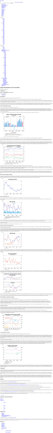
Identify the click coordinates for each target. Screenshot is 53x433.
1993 (5, 75)
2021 (5, 53)
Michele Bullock (5, 78)
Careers (2, 14)
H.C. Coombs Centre (4, 416)
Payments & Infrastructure (5, 5)
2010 (3, 30)
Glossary (3, 426)
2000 (3, 37)
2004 (3, 34)
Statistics (3, 11)
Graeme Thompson (5, 82)
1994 (3, 41)
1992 (3, 42)
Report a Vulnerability (4, 428)
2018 (3, 24)
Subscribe (1, 398)
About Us (3, 8)
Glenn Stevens (4, 57)
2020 (3, 23)
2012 (3, 28)
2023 (5, 52)
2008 (5, 63)
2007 (3, 32)
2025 (3, 19)
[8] (29, 333)
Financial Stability (4, 6)
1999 (3, 38)
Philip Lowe (4, 51)
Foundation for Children (13, 417)
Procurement (3, 425)
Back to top (2, 395)
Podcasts (3, 85)
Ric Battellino (4, 80)
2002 (3, 35)
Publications (3, 10)
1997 (3, 39)
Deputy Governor (4, 49)
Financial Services (4, 7)
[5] (44, 220)
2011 (3, 29)
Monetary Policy (4, 4)
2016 (5, 56)
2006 (5, 64)
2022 (3, 21)
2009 (5, 62)
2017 (3, 25)
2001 (3, 36)
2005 (3, 33)
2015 (3, 26)
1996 (3, 40)
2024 (3, 20)
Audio (2, 94)
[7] (33, 390)
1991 (3, 43)
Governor (3, 46)
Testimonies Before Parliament (5, 84)
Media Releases (3, 9)
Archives (3, 13)
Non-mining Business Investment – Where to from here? (10, 391)
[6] (37, 249)
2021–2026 (3, 18)
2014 (3, 27)
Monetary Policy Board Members (5, 50)
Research (3, 12)
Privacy (2, 424)
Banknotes (3, 413)
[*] (30, 380)
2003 (5, 67)
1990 (5, 77)
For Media (3, 423)
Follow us (2, 399)
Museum (3, 414)
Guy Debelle (4, 79)
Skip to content (2, 0)
